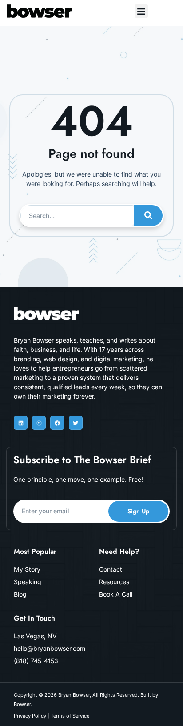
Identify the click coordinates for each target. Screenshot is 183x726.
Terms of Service (70, 716)
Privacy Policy (30, 716)
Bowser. (23, 704)
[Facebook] (57, 423)
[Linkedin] (21, 423)
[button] (141, 11)
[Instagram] (39, 423)
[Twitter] (76, 423)
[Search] (148, 215)
